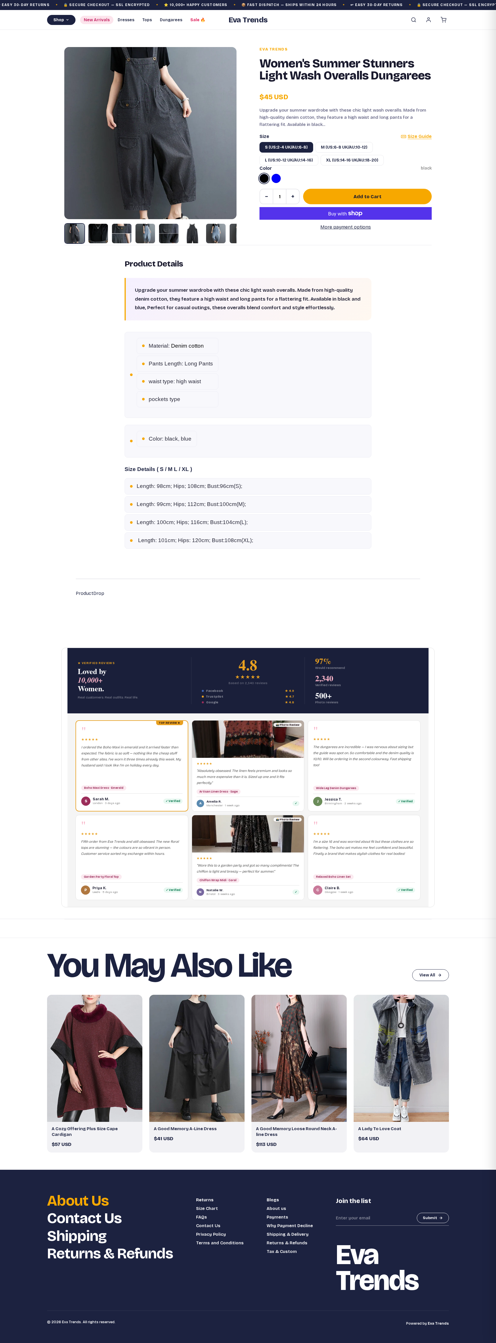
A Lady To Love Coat (379, 1128)
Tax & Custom (282, 1251)
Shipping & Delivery (288, 1234)
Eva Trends (273, 49)
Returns (205, 1199)
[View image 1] (74, 233)
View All (427, 975)
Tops (147, 19)
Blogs (273, 1199)
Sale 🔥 (197, 19)
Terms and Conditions (220, 1242)
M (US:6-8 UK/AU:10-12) (344, 147)
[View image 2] (98, 233)
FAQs (201, 1217)
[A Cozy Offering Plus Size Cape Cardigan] (94, 1058)
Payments (277, 1217)
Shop (58, 19)
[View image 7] (216, 233)
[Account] (428, 19)
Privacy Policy (211, 1234)
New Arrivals (97, 19)
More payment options (345, 227)
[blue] (276, 178)
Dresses (126, 19)
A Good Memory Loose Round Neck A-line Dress (296, 1131)
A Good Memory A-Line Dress (185, 1128)
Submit (430, 1218)
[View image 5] (168, 233)
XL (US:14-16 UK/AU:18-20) (352, 160)
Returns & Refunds (110, 1253)
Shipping (76, 1236)
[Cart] (443, 19)
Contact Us (84, 1218)
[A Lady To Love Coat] (401, 1058)
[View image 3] (121, 233)
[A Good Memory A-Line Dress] (197, 1058)
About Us (78, 1201)
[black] (264, 178)
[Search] (413, 19)
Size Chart (207, 1208)
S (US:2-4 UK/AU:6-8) (286, 147)
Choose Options (97, 1115)
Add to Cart (367, 196)
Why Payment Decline (290, 1225)
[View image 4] (145, 233)
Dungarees (171, 19)
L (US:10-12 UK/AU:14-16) (289, 160)
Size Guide (420, 136)
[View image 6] (192, 233)
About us (276, 1208)
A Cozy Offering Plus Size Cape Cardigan (85, 1131)
